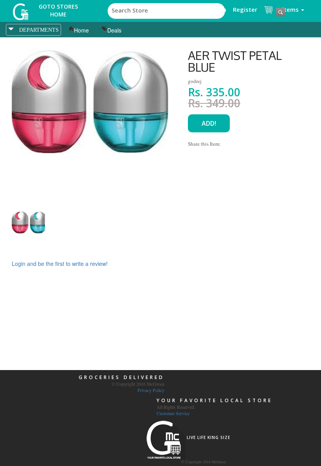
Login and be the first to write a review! (60, 263)
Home (81, 30)
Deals (114, 30)
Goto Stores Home (58, 10)
